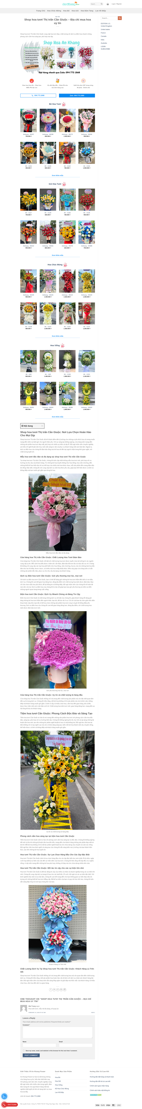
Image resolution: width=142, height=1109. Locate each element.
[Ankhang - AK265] (86, 120)
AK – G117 (28, 213)
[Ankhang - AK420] (86, 281)
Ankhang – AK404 (47, 407)
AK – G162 (67, 166)
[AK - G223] (48, 313)
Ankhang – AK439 (28, 295)
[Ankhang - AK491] (28, 393)
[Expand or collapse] (42, 425)
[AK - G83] (28, 361)
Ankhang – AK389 (86, 246)
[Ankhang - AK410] (28, 232)
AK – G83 (28, 374)
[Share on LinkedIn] (64, 989)
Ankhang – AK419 (67, 295)
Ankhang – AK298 (47, 134)
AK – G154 (86, 166)
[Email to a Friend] (57, 989)
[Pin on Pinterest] (61, 989)
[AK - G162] (67, 153)
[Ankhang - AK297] (28, 120)
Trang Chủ (40, 11)
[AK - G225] (67, 313)
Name (24, 1041)
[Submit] (101, 4)
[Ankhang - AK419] (67, 281)
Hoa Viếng (58, 1085)
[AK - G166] (67, 200)
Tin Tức (57, 16)
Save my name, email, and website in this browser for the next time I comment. (51, 1050)
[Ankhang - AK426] (48, 281)
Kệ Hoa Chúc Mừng (62, 1088)
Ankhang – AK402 (47, 246)
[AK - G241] (28, 153)
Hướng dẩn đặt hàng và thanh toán (102, 1077)
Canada (103, 36)
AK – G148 (28, 326)
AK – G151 (86, 374)
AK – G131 (86, 326)
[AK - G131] (86, 313)
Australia (104, 43)
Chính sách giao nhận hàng (99, 1086)
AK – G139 (48, 213)
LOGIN (103, 46)
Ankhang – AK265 (86, 134)
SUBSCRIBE (105, 49)
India (102, 40)
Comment (26, 1025)
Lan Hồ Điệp (100, 11)
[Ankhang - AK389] (86, 232)
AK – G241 (28, 166)
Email (61, 1041)
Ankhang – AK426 (47, 295)
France (103, 33)
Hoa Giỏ (75, 11)
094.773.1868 (35, 1096)
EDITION (106, 23)
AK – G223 (48, 326)
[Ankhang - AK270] (67, 120)
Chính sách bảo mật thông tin (100, 1090)
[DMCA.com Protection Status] (96, 1095)
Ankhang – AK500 (86, 407)
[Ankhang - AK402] (48, 232)
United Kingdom (106, 26)
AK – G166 (67, 213)
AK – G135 (86, 213)
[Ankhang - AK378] (67, 232)
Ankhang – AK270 (67, 134)
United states (105, 29)
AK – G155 (48, 166)
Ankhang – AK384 (67, 407)
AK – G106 (67, 374)
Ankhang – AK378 (67, 246)
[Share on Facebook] (50, 989)
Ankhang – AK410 (28, 246)
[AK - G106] (67, 361)
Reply (93, 1012)
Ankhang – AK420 (86, 295)
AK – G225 (67, 326)
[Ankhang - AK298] (48, 120)
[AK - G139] (48, 200)
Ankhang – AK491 (28, 407)
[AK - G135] (86, 200)
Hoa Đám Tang (87, 11)
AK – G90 (48, 374)
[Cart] (108, 4)
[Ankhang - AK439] (28, 281)
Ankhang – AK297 (28, 134)
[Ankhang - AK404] (48, 393)
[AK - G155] (48, 153)
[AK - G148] (28, 313)
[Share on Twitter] (54, 989)
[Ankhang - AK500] (86, 393)
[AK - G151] (86, 361)
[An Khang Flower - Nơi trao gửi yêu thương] (71, 4)
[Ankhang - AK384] (67, 393)
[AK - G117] (28, 200)
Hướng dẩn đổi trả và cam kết (100, 1081)
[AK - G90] (48, 361)
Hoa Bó (66, 11)
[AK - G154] (86, 153)
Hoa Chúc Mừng (54, 11)
